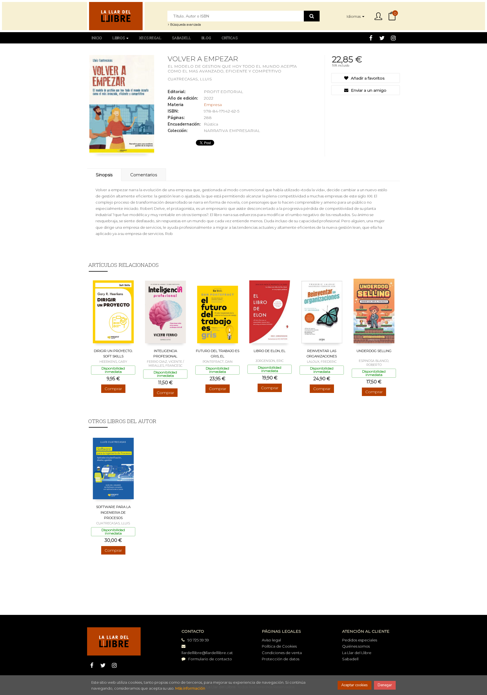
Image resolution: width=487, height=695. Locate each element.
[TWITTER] (382, 37)
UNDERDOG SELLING (374, 351)
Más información (190, 688)
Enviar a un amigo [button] (368, 90)
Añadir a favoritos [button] (367, 78)
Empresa (213, 104)
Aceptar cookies (354, 685)
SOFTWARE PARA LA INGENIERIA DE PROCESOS (113, 512)
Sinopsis (104, 174)
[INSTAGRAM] (393, 37)
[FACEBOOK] (370, 37)
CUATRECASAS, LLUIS (190, 79)
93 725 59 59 (198, 640)
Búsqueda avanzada (185, 25)
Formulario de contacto (210, 659)
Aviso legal (271, 640)
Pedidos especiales (359, 640)
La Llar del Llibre (356, 652)
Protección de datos (280, 659)
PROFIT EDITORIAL (223, 91)
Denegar (385, 685)
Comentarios (143, 174)
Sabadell (350, 659)
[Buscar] (312, 16)
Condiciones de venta (282, 652)
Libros (119, 37)
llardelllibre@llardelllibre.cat (207, 652)
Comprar (113, 388)
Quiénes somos (356, 646)
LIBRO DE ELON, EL (269, 351)
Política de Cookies (279, 646)
